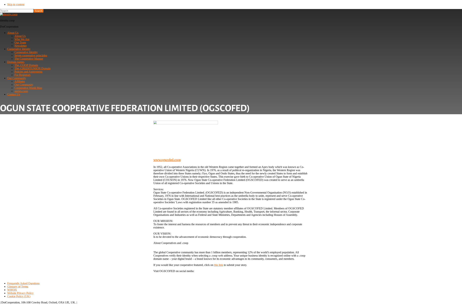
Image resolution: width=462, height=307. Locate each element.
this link (218, 264)
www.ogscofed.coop (167, 160)
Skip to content (15, 4)
